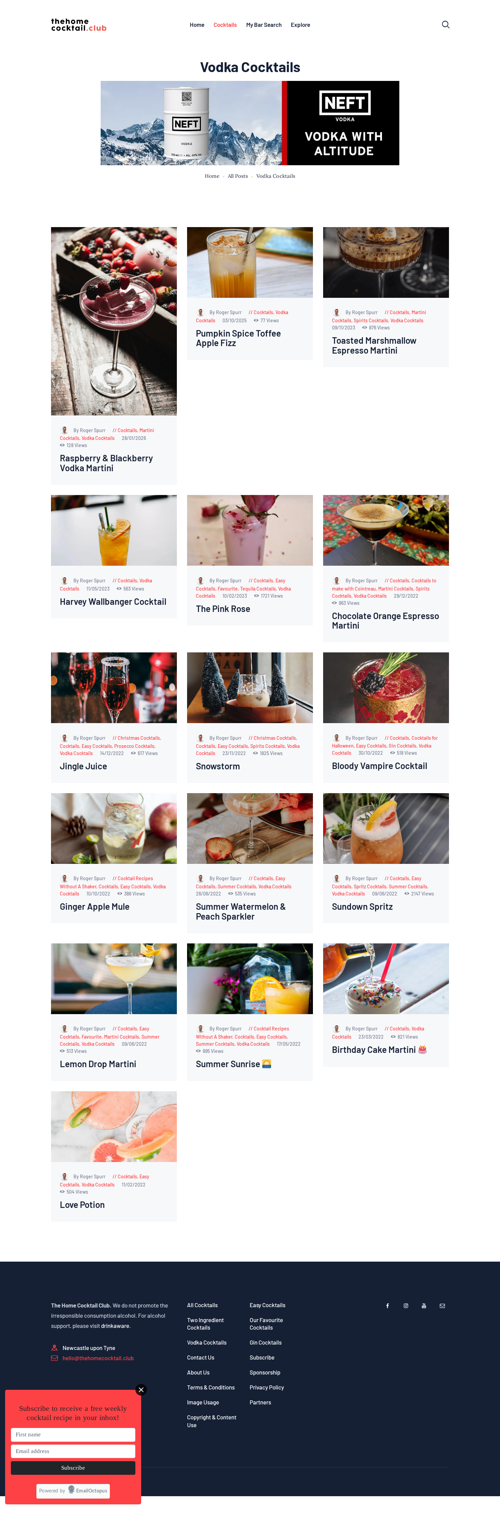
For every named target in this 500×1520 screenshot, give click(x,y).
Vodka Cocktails (98, 438)
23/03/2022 (372, 1037)
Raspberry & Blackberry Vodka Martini (106, 463)
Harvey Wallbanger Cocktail (113, 602)
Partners (260, 1402)
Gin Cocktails (402, 746)
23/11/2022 (234, 753)
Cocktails (127, 430)
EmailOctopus (91, 1491)
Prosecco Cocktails (134, 746)
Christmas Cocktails (139, 738)
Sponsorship (265, 1372)
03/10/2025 (235, 320)
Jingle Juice (83, 766)
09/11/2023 (344, 327)
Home (212, 176)
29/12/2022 (406, 596)
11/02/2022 (134, 1185)
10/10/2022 (98, 893)
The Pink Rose (223, 609)
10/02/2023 (235, 596)
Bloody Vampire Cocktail (379, 766)
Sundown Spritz (362, 906)
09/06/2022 (385, 893)
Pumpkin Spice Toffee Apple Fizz (238, 338)
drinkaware (115, 1325)
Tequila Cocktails (258, 589)
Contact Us (200, 1357)
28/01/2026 (134, 438)
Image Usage (203, 1402)
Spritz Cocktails (370, 886)
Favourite (228, 589)
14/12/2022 (112, 753)
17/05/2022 (289, 1044)
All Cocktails (202, 1304)
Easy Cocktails (97, 746)
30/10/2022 (371, 753)
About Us (198, 1372)
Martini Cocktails (395, 589)
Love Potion (82, 1205)
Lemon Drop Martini (98, 1064)
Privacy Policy (267, 1387)
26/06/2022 (209, 893)
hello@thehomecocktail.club (98, 1357)
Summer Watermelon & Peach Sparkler (241, 911)
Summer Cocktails (237, 886)
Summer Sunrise (229, 1064)
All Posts (238, 176)
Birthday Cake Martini (375, 1050)
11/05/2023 (98, 589)
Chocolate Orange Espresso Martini (385, 620)
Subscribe (262, 1357)
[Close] (141, 1390)
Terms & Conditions (211, 1387)
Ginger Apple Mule (95, 906)
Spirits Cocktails (371, 320)
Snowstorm (218, 766)
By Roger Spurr (89, 430)
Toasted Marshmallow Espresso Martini (374, 345)
